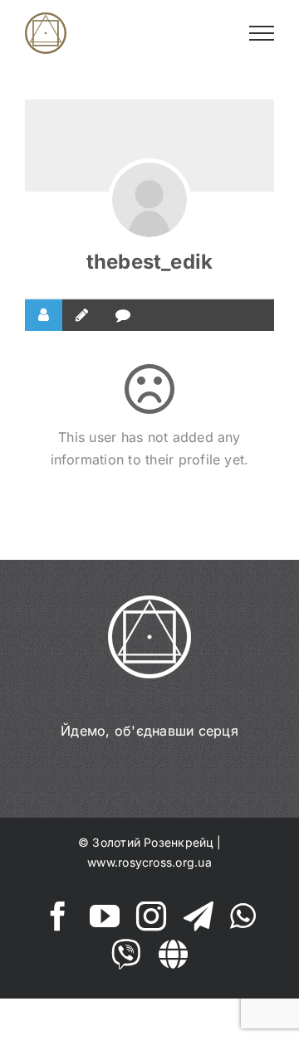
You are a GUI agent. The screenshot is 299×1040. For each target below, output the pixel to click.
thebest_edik (149, 262)
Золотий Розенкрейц (152, 842)
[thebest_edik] (149, 199)
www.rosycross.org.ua (149, 862)
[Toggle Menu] (262, 33)
